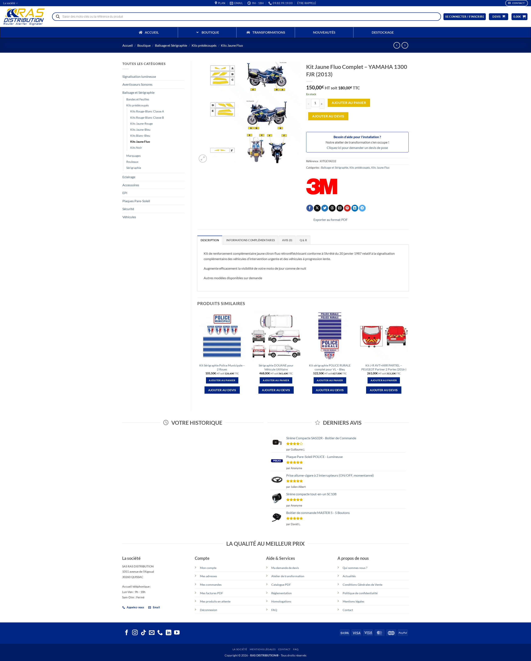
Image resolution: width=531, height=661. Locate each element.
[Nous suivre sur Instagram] (135, 633)
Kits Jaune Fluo (232, 45)
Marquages (133, 155)
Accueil (127, 45)
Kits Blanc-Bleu (140, 135)
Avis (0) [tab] (287, 240)
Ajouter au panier (349, 103)
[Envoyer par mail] (339, 208)
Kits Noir (136, 147)
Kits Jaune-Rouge (141, 123)
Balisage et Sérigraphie (171, 45)
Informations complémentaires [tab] (250, 240)
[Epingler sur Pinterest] (347, 208)
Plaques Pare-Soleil (136, 201)
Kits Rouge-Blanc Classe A (147, 111)
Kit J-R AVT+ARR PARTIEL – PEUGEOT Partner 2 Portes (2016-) (383, 367)
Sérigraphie (133, 167)
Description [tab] (210, 240)
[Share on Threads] (332, 208)
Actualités (349, 576)
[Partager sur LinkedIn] (354, 208)
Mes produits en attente (215, 601)
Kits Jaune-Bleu (140, 129)
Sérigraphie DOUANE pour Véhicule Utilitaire (276, 367)
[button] (306, 3)
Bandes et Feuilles (137, 99)
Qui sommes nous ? (355, 568)
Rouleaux (132, 161)
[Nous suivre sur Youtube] (177, 633)
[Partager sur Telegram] (362, 208)
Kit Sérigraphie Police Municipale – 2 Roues (222, 367)
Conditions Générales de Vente (362, 584)
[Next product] (396, 45)
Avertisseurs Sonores (137, 84)
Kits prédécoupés (204, 45)
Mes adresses (208, 576)
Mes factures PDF (211, 593)
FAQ (274, 610)
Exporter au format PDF (330, 220)
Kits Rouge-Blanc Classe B (147, 117)
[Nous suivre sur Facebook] (126, 633)
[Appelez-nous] (160, 633)
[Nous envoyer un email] (152, 633)
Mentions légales (353, 601)
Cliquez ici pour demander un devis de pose (357, 148)
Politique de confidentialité (360, 593)
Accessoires (130, 185)
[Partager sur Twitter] (324, 208)
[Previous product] (405, 45)
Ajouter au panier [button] (222, 380)
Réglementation (281, 593)
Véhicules (129, 217)
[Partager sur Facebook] (309, 208)
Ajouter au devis (328, 116)
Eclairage (128, 177)
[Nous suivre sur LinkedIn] (168, 633)
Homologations (281, 601)
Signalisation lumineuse (139, 76)
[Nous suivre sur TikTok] (143, 633)
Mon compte (208, 568)
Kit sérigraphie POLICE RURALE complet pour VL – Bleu (330, 367)
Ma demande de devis (285, 568)
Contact (348, 610)
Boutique (144, 45)
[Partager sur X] (317, 208)
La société (9, 3)
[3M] (321, 186)
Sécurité (128, 209)
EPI (124, 193)
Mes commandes (211, 584)
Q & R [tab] (303, 240)
